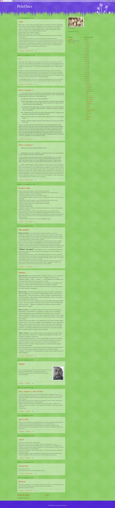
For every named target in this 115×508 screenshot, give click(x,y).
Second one (23, 466)
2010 (86, 74)
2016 (86, 61)
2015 (86, 63)
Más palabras (24, 229)
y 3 (20, 58)
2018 (86, 57)
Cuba (21, 21)
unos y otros (23, 419)
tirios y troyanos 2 (26, 90)
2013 (86, 67)
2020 (86, 52)
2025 (86, 42)
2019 (86, 54)
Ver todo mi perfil (71, 42)
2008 (86, 78)
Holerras (22, 481)
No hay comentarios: (29, 50)
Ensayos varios (25, 188)
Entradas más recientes (23, 495)
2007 (86, 80)
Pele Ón (70, 39)
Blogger (64, 505)
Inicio (47, 495)
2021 (86, 50)
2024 (86, 44)
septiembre (89, 91)
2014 (86, 65)
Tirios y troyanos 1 (26, 144)
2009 (86, 76)
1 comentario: (28, 383)
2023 (86, 46)
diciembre (89, 84)
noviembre (89, 87)
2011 (86, 72)
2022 (86, 48)
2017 (86, 59)
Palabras (22, 272)
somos (21, 439)
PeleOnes (24, 6)
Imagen (21, 363)
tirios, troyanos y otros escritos (31, 391)
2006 (86, 83)
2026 (86, 39)
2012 (86, 70)
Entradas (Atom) (26, 498)
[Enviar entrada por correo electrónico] (36, 50)
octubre (88, 89)
